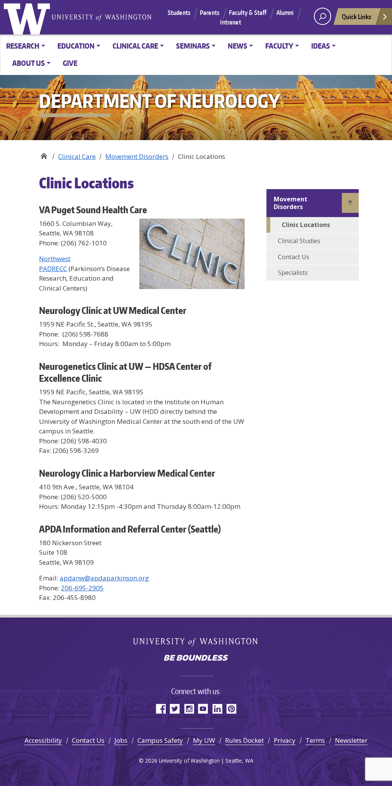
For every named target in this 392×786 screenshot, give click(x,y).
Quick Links (356, 16)
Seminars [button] (193, 46)
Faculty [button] (279, 46)
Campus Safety (160, 740)
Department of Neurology (44, 154)
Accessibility (43, 740)
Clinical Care (77, 156)
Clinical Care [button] (135, 46)
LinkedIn (217, 708)
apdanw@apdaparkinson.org (104, 578)
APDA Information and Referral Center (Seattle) (130, 529)
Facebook (160, 708)
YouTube (203, 708)
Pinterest (231, 708)
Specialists (293, 272)
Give (70, 63)
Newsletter (351, 740)
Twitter (175, 708)
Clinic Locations (306, 225)
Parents (209, 12)
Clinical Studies (299, 241)
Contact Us (293, 257)
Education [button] (76, 46)
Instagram (189, 708)
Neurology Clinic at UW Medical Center (112, 310)
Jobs (120, 740)
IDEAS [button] (320, 46)
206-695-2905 (82, 587)
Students (179, 12)
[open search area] (322, 16)
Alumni (285, 12)
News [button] (237, 46)
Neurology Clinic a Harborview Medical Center (127, 473)
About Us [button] (28, 63)
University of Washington (29, 17)
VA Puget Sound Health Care (93, 210)
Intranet (230, 22)
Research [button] (22, 46)
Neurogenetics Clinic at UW (91, 366)
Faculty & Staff (247, 12)
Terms (315, 740)
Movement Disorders (136, 156)
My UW (204, 740)
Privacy (285, 740)
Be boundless (196, 658)
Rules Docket (244, 740)
